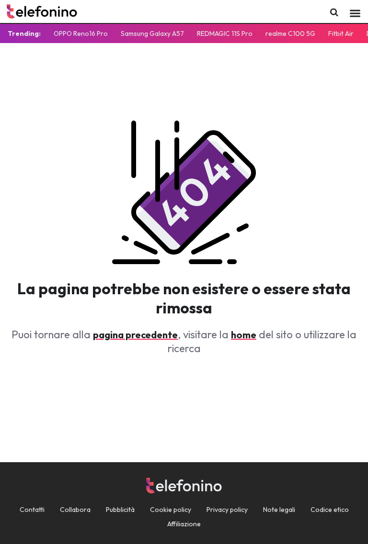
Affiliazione (184, 524)
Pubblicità (120, 509)
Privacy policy (227, 509)
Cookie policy (170, 509)
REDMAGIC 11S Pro (225, 33)
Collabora (75, 509)
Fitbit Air (341, 33)
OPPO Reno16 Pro (81, 33)
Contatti (32, 509)
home (243, 335)
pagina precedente (135, 335)
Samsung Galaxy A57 (152, 33)
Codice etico (329, 509)
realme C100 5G (290, 33)
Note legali (279, 509)
